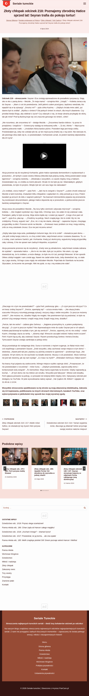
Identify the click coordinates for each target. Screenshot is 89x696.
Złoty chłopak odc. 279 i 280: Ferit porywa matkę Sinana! (15, 471)
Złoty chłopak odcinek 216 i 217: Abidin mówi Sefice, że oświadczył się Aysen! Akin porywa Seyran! (21, 424)
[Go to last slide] (4, 468)
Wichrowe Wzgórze (10, 578)
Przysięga (6, 601)
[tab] (42, 490)
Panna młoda (7, 574)
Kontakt (5, 609)
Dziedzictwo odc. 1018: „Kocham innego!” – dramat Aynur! (26, 556)
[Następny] (84, 468)
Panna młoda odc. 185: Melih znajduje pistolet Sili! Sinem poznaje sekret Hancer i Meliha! (39, 564)
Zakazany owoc (8, 593)
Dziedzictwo (7, 582)
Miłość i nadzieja (9, 586)
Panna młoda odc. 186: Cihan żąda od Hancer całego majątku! (28, 552)
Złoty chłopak (7, 590)
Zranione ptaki (8, 605)
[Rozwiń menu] (84, 3)
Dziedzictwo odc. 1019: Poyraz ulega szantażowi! (23, 547)
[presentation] (15, 456)
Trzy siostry (7, 597)
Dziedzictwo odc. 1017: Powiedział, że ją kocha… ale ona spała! (29, 560)
